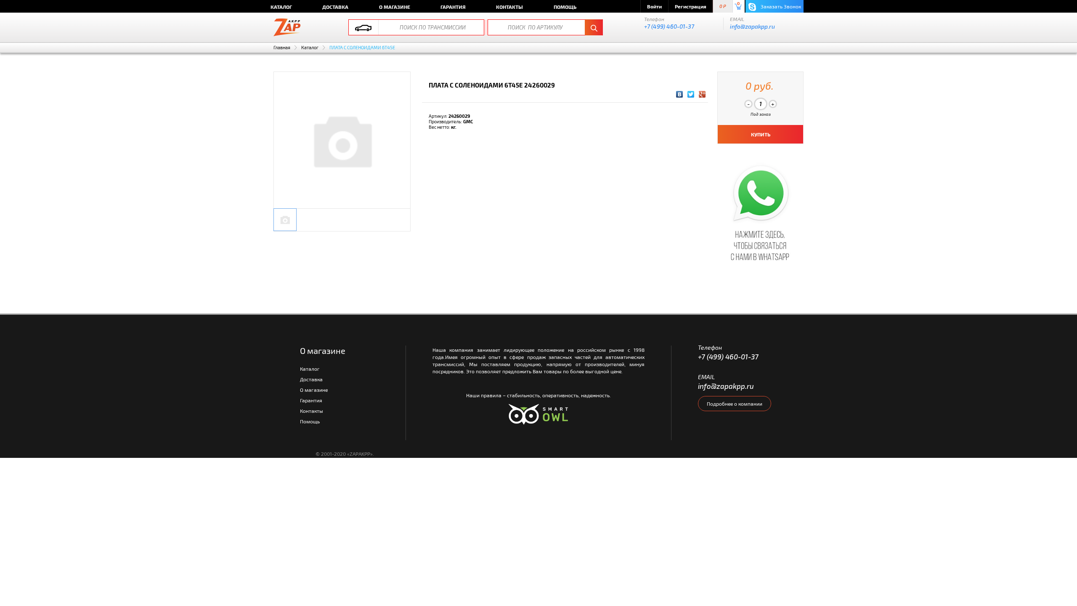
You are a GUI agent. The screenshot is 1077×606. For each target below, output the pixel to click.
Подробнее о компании (734, 404)
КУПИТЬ (760, 134)
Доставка (335, 7)
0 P (722, 6)
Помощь (565, 7)
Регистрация (690, 6)
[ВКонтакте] (679, 94)
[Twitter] (691, 94)
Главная (281, 47)
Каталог (281, 7)
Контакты (509, 7)
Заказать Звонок (780, 6)
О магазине (394, 7)
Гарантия (453, 7)
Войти (654, 6)
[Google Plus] (702, 94)
